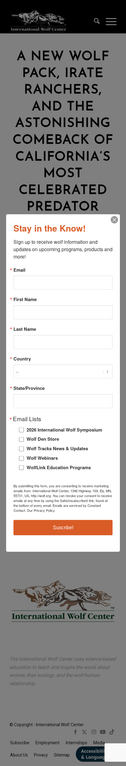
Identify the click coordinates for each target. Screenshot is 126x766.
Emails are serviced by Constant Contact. (57, 508)
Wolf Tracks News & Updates (57, 448)
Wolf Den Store (43, 439)
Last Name (24, 329)
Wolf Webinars (42, 458)
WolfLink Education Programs (59, 467)
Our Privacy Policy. (41, 510)
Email (19, 269)
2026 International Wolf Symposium (64, 429)
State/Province (29, 388)
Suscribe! (63, 527)
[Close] (114, 219)
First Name (25, 299)
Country (22, 358)
